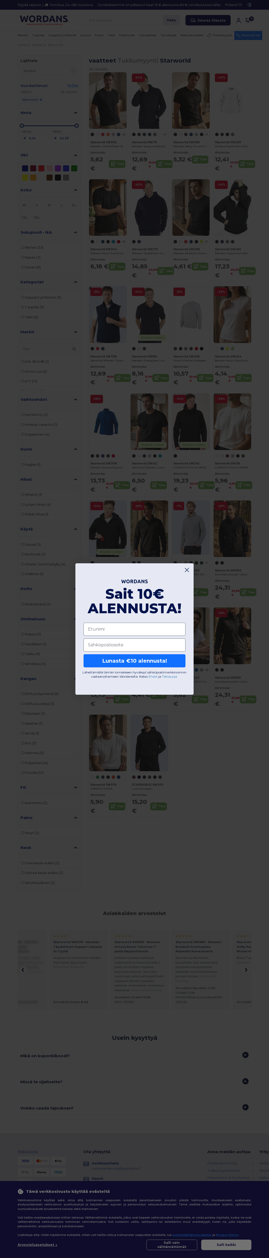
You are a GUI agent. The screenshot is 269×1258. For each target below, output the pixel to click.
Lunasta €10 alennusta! (134, 661)
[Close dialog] (187, 570)
